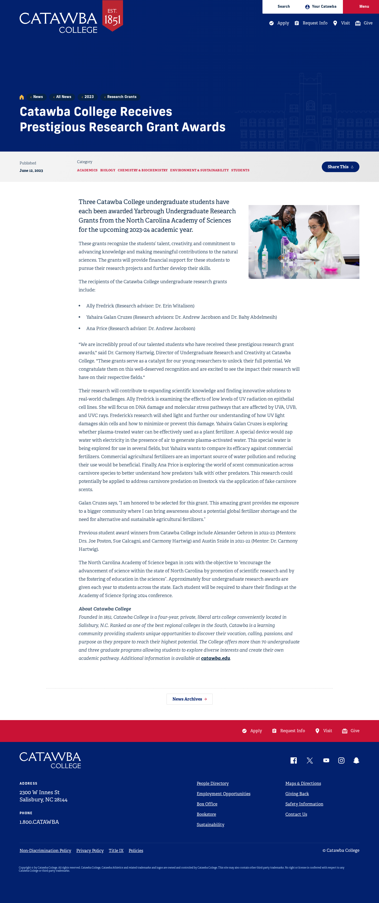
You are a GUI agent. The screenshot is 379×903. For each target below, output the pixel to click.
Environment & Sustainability (199, 170)
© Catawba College (341, 850)
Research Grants (121, 97)
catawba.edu (215, 658)
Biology (108, 170)
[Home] (22, 97)
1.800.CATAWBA (39, 822)
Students (240, 170)
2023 (89, 97)
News (38, 97)
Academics (87, 170)
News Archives (187, 699)
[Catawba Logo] (50, 760)
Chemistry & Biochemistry (143, 170)
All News (63, 97)
